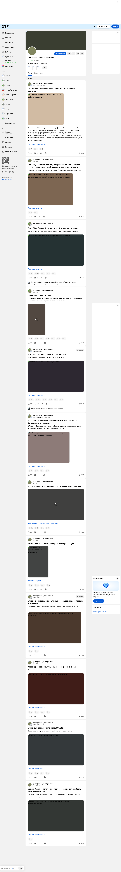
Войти (115, 26)
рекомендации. (7, 179)
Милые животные (38, 417)
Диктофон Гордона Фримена (43, 83)
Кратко (81, 350)
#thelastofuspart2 (43, 523)
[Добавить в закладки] (35, 216)
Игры (34, 225)
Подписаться (60, 54)
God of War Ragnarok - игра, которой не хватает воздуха (53, 228)
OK (21, 868)
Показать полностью (35, 144)
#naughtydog (55, 523)
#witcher (31, 581)
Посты (30, 73)
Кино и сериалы (37, 85)
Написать (105, 26)
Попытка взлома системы (40, 295)
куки (12, 868)
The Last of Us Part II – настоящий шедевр (47, 354)
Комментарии (38, 73)
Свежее (30, 78)
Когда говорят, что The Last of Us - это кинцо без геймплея (54, 486)
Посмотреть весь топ (100, 612)
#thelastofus (32, 523)
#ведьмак (38, 581)
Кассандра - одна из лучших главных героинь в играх (52, 667)
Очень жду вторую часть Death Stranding (46, 728)
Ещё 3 (44, 67)
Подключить (99, 601)
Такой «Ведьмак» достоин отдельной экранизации (51, 544)
